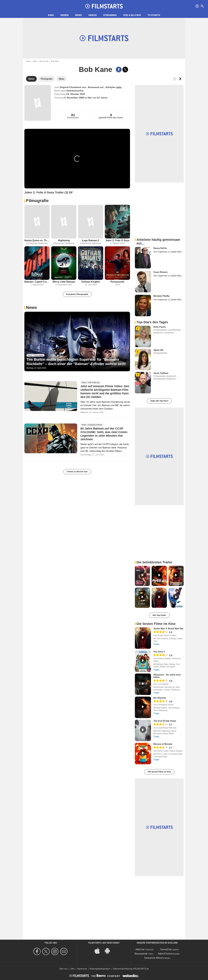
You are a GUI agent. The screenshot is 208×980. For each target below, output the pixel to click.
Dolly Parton (159, 327)
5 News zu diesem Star (77, 471)
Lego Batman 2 (90, 240)
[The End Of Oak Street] (143, 730)
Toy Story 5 (159, 651)
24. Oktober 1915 (75, 94)
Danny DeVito (160, 248)
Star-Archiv (43, 61)
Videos (92, 15)
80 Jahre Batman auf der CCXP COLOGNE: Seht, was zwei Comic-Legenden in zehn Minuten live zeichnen (104, 434)
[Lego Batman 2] (90, 221)
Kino (51, 15)
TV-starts (154, 15)
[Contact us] (64, 951)
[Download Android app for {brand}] (109, 950)
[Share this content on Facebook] (119, 69)
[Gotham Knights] (90, 263)
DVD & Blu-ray (132, 15)
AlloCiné (140, 949)
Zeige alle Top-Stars (159, 401)
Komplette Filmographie (77, 294)
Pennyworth (117, 281)
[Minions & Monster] (143, 753)
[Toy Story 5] (143, 661)
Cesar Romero (160, 272)
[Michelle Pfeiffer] (143, 305)
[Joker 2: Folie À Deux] (117, 221)
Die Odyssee (159, 698)
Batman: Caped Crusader (37, 281)
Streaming (110, 15)
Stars (35, 61)
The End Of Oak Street (164, 721)
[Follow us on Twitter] (46, 951)
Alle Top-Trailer (159, 615)
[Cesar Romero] (143, 281)
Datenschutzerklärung (122, 969)
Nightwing (64, 240)
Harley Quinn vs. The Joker (37, 240)
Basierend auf (96, 87)
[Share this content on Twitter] (125, 69)
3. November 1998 (74, 97)
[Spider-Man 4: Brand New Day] (143, 638)
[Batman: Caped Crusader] (37, 263)
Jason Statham (160, 373)
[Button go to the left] (174, 79)
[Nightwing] (63, 221)
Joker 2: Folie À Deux (117, 240)
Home (28, 61)
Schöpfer (110, 87)
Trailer (156, 644)
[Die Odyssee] (143, 707)
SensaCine (166, 949)
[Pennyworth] (117, 263)
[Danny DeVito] (143, 257)
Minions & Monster (162, 744)
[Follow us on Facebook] (37, 951)
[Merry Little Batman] (63, 263)
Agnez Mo (158, 350)
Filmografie (37, 200)
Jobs (72, 969)
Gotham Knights (90, 281)
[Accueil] (104, 6)
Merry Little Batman (64, 281)
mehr (119, 87)
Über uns (63, 969)
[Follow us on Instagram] (55, 951)
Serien (64, 15)
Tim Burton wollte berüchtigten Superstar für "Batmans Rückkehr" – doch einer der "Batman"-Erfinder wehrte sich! (76, 361)
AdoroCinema (165, 953)
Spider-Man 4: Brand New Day (168, 628)
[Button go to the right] (180, 79)
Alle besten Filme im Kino (159, 772)
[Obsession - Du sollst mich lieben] (143, 684)
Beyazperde (141, 953)
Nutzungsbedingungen (100, 969)
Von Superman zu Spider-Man (167, 252)
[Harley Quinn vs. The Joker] (37, 221)
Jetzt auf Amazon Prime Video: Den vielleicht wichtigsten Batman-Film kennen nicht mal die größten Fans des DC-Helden (104, 392)
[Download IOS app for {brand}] (99, 950)
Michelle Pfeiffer (161, 296)
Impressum (82, 969)
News (78, 15)
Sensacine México (154, 957)
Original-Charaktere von (73, 87)
